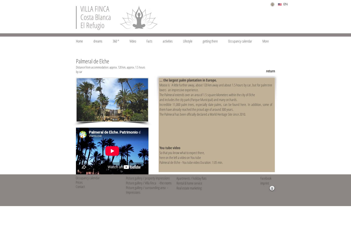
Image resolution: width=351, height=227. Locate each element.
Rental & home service (189, 183)
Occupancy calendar (88, 177)
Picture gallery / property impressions (148, 178)
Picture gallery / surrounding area (146, 187)
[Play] (272, 4)
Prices (79, 182)
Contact (80, 186)
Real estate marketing (189, 188)
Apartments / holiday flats (192, 178)
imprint (264, 183)
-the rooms (165, 182)
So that (163, 152)
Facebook (265, 178)
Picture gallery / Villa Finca (141, 182)
